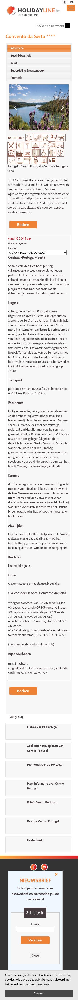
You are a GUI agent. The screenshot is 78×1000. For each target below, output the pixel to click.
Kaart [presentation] (13, 63)
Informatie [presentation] (17, 48)
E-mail (35, 924)
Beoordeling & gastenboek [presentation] (27, 70)
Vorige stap (16, 717)
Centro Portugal (31, 166)
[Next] (61, 107)
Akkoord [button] (39, 993)
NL (64, 2)
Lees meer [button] (43, 984)
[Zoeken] (67, 25)
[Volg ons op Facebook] (34, 867)
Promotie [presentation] (16, 78)
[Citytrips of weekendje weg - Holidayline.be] (33, 11)
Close (35, 955)
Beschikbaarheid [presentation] (20, 55)
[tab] (39, 48)
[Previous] (17, 107)
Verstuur (35, 940)
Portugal (12, 166)
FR (72, 2)
